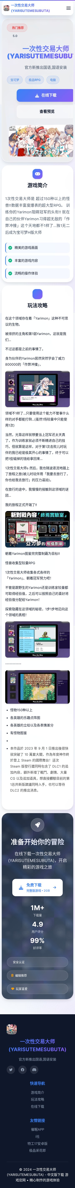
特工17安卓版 (38, 1143)
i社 (37, 1136)
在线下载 (37, 1106)
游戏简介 (37, 1092)
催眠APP (37, 1129)
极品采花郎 (37, 1150)
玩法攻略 (37, 1099)
